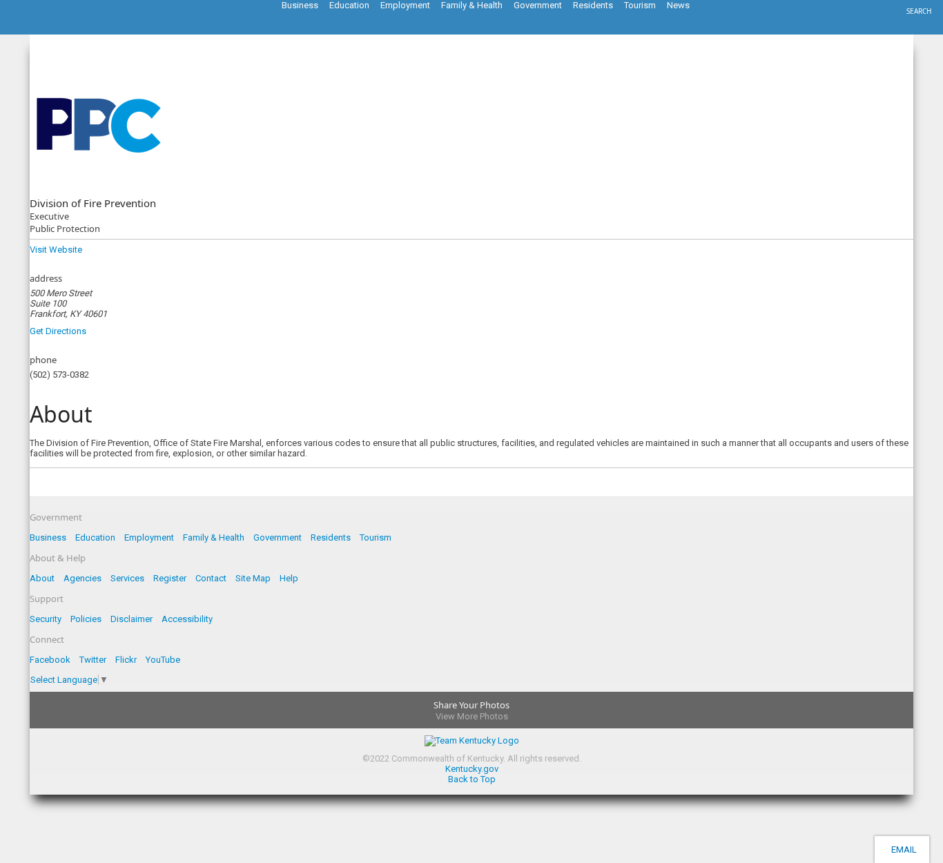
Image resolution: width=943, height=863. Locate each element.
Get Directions (58, 331)
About (42, 578)
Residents (331, 537)
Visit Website (56, 249)
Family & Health (213, 537)
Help (289, 578)
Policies (85, 619)
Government (277, 537)
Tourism (375, 537)
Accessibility (187, 619)
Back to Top (472, 779)
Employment (149, 537)
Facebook (50, 659)
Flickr (126, 659)
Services (127, 578)
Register (169, 578)
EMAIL (902, 849)
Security (45, 619)
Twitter (92, 659)
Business (48, 537)
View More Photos (472, 716)
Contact (210, 578)
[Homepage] (65, 30)
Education (95, 537)
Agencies (82, 578)
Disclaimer (131, 619)
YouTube (163, 659)
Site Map (253, 578)
